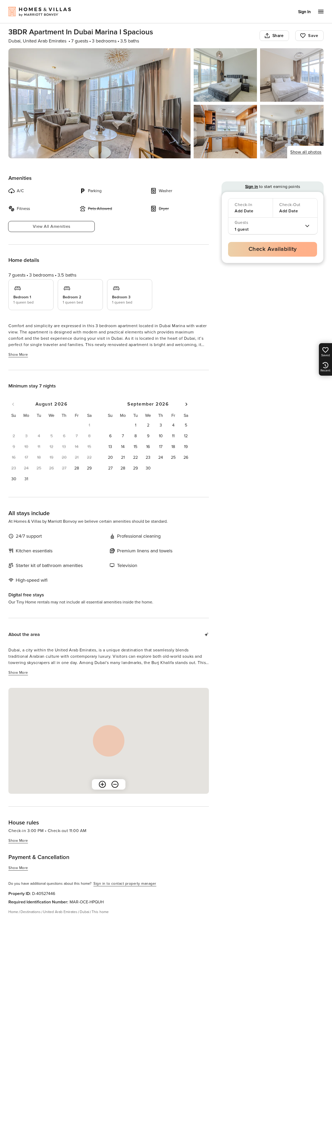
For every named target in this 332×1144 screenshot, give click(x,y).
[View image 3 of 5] (292, 75)
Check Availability (273, 249)
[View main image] (99, 103)
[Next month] (186, 404)
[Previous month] (13, 404)
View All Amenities (51, 226)
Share (278, 35)
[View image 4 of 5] (225, 131)
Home (13, 912)
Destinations (30, 912)
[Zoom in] (102, 784)
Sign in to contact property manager (124, 883)
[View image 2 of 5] (225, 75)
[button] (76, 468)
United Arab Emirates (60, 912)
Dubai (84, 912)
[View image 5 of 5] (292, 131)
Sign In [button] (304, 11)
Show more (18, 354)
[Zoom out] (115, 784)
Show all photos (306, 152)
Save (313, 35)
